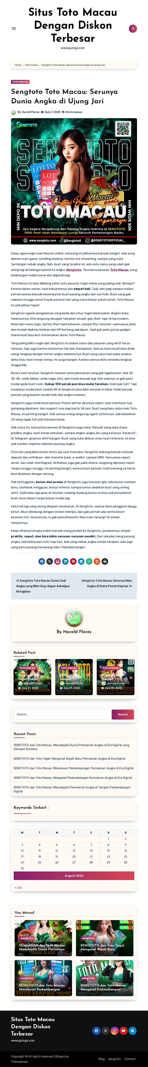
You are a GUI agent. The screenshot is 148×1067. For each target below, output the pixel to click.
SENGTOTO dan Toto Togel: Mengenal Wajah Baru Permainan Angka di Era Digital (69, 758)
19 (56, 856)
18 (39, 856)
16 (125, 850)
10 (22, 850)
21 (91, 856)
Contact (130, 1059)
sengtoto (27, 938)
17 (22, 856)
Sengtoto (73, 270)
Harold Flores (30, 112)
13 (74, 850)
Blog (102, 1059)
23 (125, 856)
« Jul (18, 887)
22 (108, 856)
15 (108, 850)
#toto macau (74, 112)
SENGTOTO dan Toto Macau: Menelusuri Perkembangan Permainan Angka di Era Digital (74, 768)
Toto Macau (119, 270)
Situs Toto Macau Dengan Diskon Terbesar (72, 26)
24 (22, 862)
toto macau (20, 81)
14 (91, 850)
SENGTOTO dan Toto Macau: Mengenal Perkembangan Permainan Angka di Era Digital (73, 778)
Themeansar (19, 1061)
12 (56, 850)
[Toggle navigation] (14, 28)
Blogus (60, 1056)
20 (74, 856)
